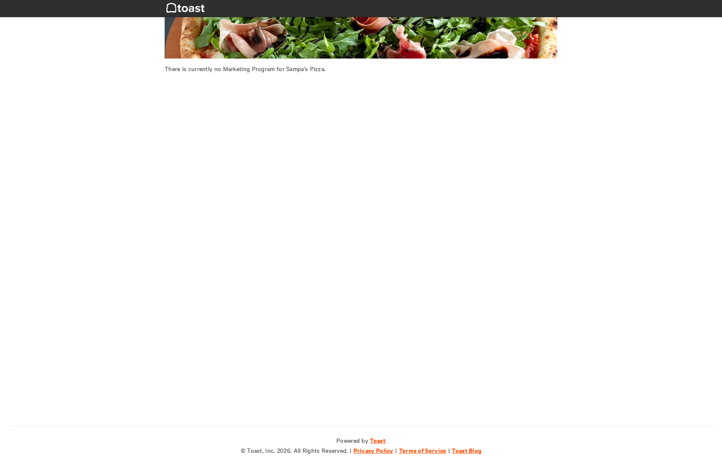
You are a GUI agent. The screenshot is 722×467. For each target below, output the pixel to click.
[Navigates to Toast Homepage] (185, 7)
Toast (378, 440)
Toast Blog (466, 450)
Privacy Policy (373, 450)
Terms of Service (423, 450)
